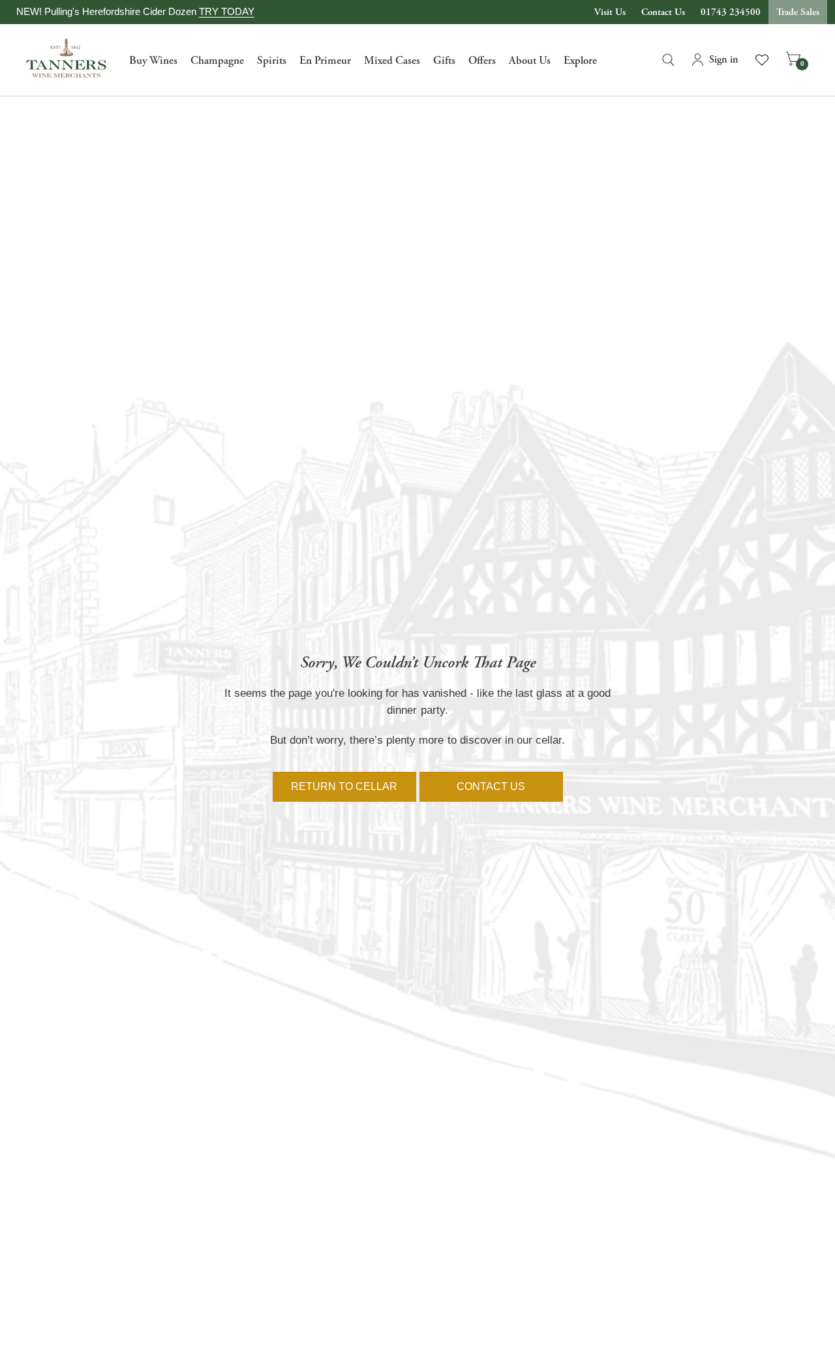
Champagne (217, 60)
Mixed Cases (392, 60)
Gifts (444, 60)
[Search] (668, 60)
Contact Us (663, 12)
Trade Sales (797, 12)
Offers (482, 60)
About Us (530, 60)
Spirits (271, 60)
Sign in (723, 59)
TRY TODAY (226, 11)
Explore (580, 60)
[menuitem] (153, 60)
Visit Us (610, 12)
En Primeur (325, 60)
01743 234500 (731, 12)
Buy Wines (153, 60)
